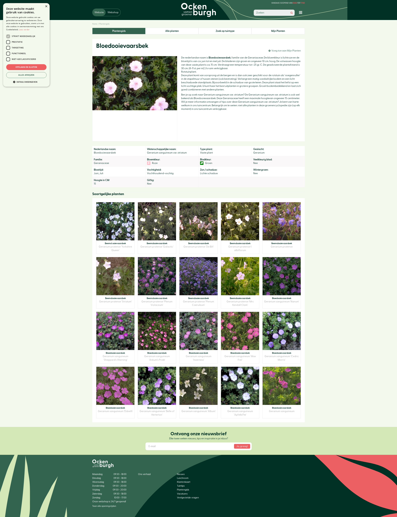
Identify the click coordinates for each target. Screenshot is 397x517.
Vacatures (182, 494)
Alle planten (172, 31)
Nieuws (181, 474)
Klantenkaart (183, 482)
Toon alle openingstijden (104, 506)
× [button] (46, 6)
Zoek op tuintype (225, 31)
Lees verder (24, 29)
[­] (301, 12)
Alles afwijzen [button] (26, 75)
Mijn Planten (278, 31)
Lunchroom (182, 478)
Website (99, 12)
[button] (26, 82)
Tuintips (181, 486)
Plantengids (119, 31)
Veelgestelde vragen (188, 498)
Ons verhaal (144, 474)
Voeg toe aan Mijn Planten (286, 50)
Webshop (112, 12)
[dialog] (26, 45)
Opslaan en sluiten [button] (26, 67)
